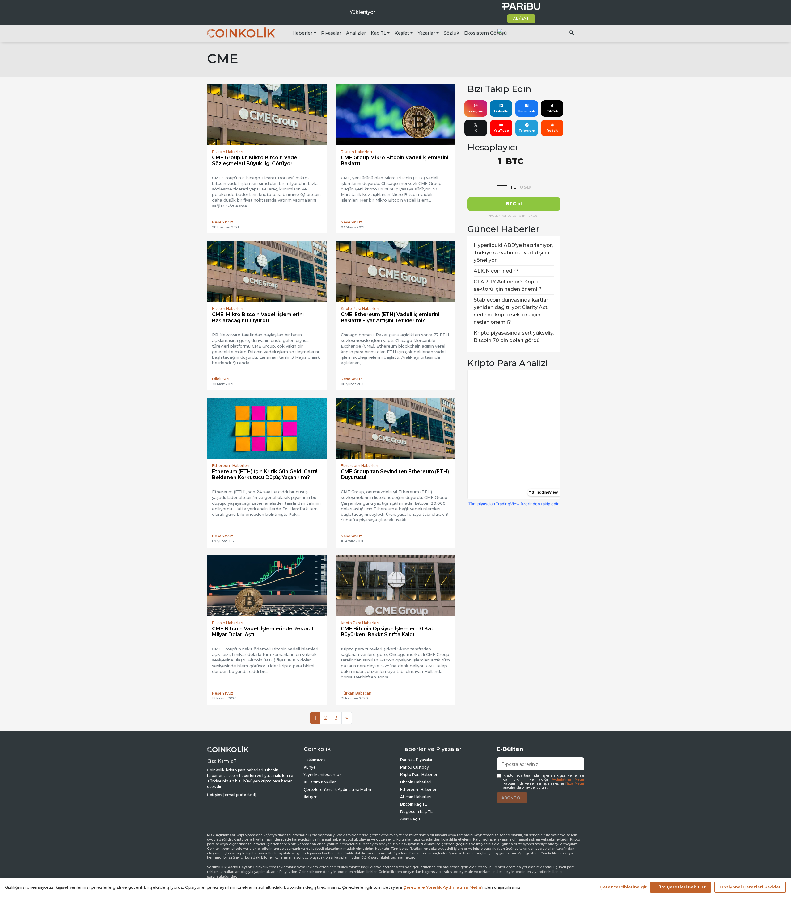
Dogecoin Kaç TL (416, 811)
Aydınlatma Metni (568, 780)
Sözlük (451, 33)
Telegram (526, 131)
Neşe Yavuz (222, 222)
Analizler (356, 33)
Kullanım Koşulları (320, 782)
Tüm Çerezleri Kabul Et (680, 886)
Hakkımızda (315, 759)
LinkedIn (501, 111)
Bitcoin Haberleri (415, 782)
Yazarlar (426, 33)
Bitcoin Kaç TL (413, 804)
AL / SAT (521, 18)
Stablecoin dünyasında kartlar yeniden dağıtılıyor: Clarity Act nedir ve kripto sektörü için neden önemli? (511, 311)
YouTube (501, 131)
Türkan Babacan (356, 693)
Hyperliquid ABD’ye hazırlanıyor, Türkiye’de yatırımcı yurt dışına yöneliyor (513, 252)
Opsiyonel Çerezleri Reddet (750, 886)
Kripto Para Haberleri (419, 774)
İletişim (311, 797)
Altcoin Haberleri (415, 797)
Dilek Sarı (220, 379)
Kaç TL (378, 33)
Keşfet (402, 33)
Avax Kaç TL (411, 819)
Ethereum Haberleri (419, 789)
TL (513, 187)
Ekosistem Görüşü (485, 33)
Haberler (302, 33)
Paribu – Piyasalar (416, 759)
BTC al (514, 204)
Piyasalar (331, 33)
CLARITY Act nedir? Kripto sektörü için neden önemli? (508, 285)
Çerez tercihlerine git (623, 886)
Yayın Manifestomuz (322, 774)
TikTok (552, 111)
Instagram (475, 111)
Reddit (552, 131)
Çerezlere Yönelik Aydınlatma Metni (337, 789)
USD (525, 187)
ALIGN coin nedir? (496, 271)
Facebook (526, 111)
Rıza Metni (574, 784)
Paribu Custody (414, 767)
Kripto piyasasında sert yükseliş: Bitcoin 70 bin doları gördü (514, 336)
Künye (310, 767)
